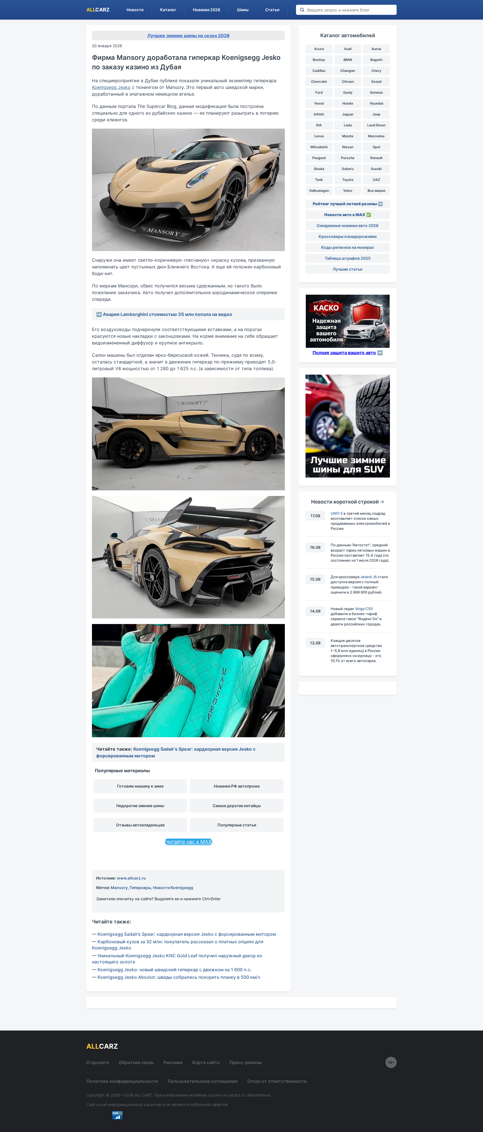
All (98, 10)
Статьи (272, 9)
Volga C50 (364, 608)
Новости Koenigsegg (173, 887)
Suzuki (376, 169)
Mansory (119, 887)
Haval (319, 103)
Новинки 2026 (206, 9)
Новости (135, 9)
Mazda (347, 136)
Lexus (319, 136)
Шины (242, 9)
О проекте (97, 1062)
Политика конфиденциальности (122, 1081)
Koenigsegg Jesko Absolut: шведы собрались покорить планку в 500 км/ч (179, 977)
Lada (348, 125)
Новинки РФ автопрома (237, 786)
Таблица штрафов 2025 (348, 258)
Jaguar (348, 114)
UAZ (376, 180)
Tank (319, 180)
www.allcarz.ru (131, 878)
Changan (347, 70)
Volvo (347, 190)
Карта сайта (206, 1062)
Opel (376, 147)
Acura (319, 49)
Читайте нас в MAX (188, 842)
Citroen (348, 81)
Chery (376, 70)
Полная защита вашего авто (344, 352)
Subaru (348, 169)
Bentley (319, 60)
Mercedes (376, 136)
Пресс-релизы (245, 1062)
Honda (347, 103)
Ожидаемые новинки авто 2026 (347, 225)
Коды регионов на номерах (347, 247)
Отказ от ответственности (277, 1081)
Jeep (376, 114)
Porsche (347, 158)
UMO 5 (337, 513)
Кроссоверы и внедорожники (348, 236)
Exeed (376, 81)
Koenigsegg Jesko (111, 87)
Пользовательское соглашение (203, 1081)
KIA (319, 125)
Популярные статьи (236, 825)
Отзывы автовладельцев (140, 825)
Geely (347, 92)
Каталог (168, 9)
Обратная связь (136, 1062)
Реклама (173, 1062)
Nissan (347, 147)
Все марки (376, 190)
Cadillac (319, 70)
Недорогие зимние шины (140, 805)
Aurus (376, 49)
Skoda (319, 169)
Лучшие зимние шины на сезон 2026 (188, 35)
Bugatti (376, 60)
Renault (376, 158)
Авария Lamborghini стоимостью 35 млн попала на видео (167, 314)
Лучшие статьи (347, 269)
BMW (348, 60)
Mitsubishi (319, 147)
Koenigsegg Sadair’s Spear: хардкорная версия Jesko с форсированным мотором (187, 934)
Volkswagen (319, 190)
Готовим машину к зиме (140, 786)
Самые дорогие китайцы (237, 805)
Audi (348, 49)
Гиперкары (140, 887)
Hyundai (376, 103)
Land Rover (376, 125)
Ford (319, 92)
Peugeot (319, 158)
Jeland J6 (368, 577)
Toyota (347, 180)
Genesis (376, 92)
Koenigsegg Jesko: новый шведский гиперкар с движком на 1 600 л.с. (175, 969)
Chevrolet (319, 81)
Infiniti (319, 114)
